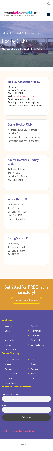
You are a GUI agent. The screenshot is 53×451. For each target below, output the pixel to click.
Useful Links (35, 335)
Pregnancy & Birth (12, 359)
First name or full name (11, 393)
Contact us (35, 326)
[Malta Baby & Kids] (23, 14)
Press (7, 335)
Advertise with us (11, 349)
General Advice (10, 382)
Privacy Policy (36, 340)
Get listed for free (37, 344)
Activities (34, 368)
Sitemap (8, 344)
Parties (33, 373)
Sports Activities (11, 373)
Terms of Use (10, 340)
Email (4, 404)
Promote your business (26, 300)
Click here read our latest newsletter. (18, 430)
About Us (8, 326)
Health (33, 359)
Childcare (8, 364)
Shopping (8, 378)
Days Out (8, 368)
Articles (7, 330)
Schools (34, 364)
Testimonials (36, 330)
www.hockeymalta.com (23, 96)
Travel (33, 378)
